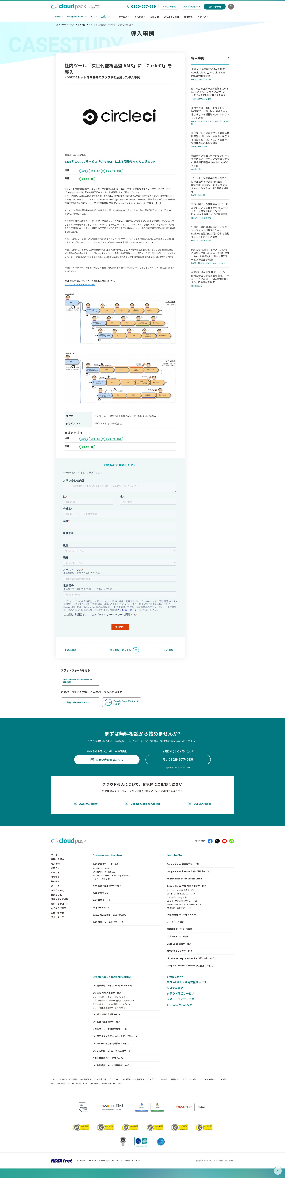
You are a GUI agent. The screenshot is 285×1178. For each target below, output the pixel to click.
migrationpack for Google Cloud (184, 878)
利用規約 (94, 1083)
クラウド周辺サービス (180, 993)
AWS (58, 16)
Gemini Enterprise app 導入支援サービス (184, 904)
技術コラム (56, 895)
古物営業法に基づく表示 (112, 1083)
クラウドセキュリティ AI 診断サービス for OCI (112, 1004)
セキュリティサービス (180, 999)
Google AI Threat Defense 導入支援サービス (190, 965)
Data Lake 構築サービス (179, 943)
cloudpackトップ (66, 24)
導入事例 (138, 16)
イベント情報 (169, 6)
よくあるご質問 (171, 16)
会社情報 (188, 16)
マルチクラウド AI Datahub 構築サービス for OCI (113, 1001)
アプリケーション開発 (177, 936)
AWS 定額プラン (101, 892)
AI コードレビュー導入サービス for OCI (109, 997)
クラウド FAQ (57, 890)
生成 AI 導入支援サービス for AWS (109, 914)
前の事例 (72, 650)
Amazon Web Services (107, 855)
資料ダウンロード (192, 6)
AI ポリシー (226, 1079)
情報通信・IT (87, 179)
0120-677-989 (143, 6)
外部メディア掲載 (59, 899)
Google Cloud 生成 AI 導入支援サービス (186, 885)
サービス (123, 16)
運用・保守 (95, 170)
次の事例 (168, 650)
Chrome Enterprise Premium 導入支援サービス (191, 958)
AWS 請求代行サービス (102, 868)
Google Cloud (75, 16)
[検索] (231, 7)
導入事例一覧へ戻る (120, 650)
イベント (55, 872)
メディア (202, 16)
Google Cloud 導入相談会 (145, 803)
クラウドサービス (113, 170)
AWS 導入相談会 (88, 803)
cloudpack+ (175, 976)
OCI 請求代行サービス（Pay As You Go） (113, 985)
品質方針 (174, 1079)
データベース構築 (175, 921)
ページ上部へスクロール (281, 1171)
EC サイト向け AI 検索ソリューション (182, 901)
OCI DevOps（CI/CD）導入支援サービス (113, 1050)
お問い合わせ (214, 6)
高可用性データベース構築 (179, 929)
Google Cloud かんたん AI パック (181, 894)
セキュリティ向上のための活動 (64, 1079)
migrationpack (101, 907)
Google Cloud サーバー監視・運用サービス (188, 871)
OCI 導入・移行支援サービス (106, 1014)
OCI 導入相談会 (202, 803)
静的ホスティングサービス (179, 950)
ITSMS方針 (163, 1079)
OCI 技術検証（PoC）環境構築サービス (112, 1065)
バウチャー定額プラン (102, 879)
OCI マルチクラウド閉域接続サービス (111, 1043)
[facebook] (210, 841)
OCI (92, 16)
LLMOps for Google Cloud (178, 897)
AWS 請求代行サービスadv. (104, 872)
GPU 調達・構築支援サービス (179, 908)
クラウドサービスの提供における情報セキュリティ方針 (132, 1079)
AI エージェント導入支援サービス (181, 890)
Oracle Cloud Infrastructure (112, 976)
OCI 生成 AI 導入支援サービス (107, 992)
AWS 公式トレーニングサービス (108, 921)
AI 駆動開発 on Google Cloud (181, 914)
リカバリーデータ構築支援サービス (110, 1028)
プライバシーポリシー (191, 1079)
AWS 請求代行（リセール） (106, 863)
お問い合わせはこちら (109, 760)
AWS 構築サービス (102, 900)
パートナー (56, 886)
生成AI (104, 16)
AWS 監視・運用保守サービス (107, 885)
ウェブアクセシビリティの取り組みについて (69, 1083)
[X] (217, 841)
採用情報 (55, 881)
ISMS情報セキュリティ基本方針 (93, 1079)
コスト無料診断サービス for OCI (108, 1058)
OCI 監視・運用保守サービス (106, 1021)
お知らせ (154, 16)
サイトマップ (57, 917)
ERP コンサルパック (179, 1004)
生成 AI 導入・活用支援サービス (187, 982)
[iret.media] (231, 841)
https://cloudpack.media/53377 (80, 284)
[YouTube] (224, 841)
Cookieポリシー (210, 1079)
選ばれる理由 (57, 859)
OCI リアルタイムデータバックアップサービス (115, 1036)
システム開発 (175, 987)
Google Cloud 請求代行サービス (183, 863)
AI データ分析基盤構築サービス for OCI (109, 1008)
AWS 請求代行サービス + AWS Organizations (111, 875)
